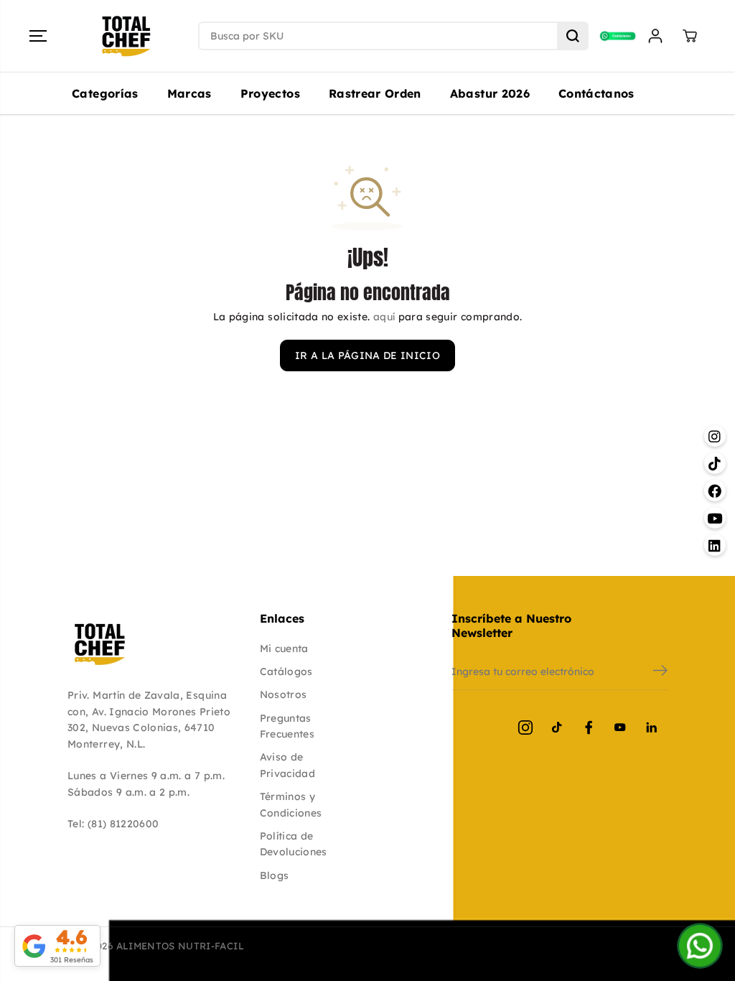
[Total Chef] (126, 36)
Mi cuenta (284, 648)
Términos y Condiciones (291, 804)
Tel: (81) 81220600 (113, 823)
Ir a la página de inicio (367, 355)
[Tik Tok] (557, 727)
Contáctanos (596, 93)
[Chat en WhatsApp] (700, 946)
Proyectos (270, 93)
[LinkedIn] (652, 727)
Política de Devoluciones (293, 843)
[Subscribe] (660, 672)
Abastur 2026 (490, 93)
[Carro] (690, 36)
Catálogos (286, 671)
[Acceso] (655, 36)
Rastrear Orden (375, 93)
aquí (384, 316)
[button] (38, 36)
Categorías (105, 93)
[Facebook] (588, 727)
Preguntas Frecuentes (287, 726)
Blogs (274, 875)
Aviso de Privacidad (288, 764)
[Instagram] (525, 727)
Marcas (189, 93)
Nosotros (283, 694)
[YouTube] (620, 727)
